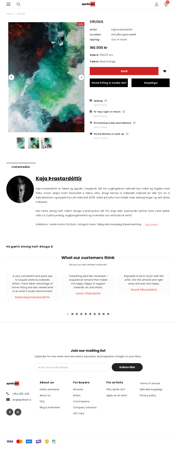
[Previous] (11, 77)
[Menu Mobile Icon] (8, 4)
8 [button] (99, 314)
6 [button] (90, 314)
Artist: (93, 29)
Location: (95, 34)
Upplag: (95, 39)
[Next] (81, 77)
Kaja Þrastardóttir (122, 29)
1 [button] (68, 314)
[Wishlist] (165, 71)
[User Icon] (156, 4)
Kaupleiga (150, 83)
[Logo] (88, 4)
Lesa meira (151, 224)
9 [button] (104, 314)
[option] (46, 77)
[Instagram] (17, 412)
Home (10, 13)
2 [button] (72, 314)
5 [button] (86, 314)
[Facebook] (9, 412)
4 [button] (81, 314)
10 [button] (108, 314)
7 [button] (95, 314)
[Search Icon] (22, 4)
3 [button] (77, 314)
